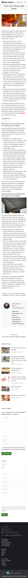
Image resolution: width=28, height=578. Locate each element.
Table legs (3, 549)
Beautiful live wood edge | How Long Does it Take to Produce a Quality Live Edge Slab (18, 359)
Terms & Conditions (6, 560)
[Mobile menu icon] (25, 2)
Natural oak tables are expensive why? (17, 369)
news (4, 15)
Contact (3, 562)
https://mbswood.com (18, 308)
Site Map (3, 563)
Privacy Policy (4, 559)
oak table (22, 113)
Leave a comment (20, 295)
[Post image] (5, 350)
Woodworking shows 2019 (18, 395)
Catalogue (3, 565)
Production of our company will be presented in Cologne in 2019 (18, 378)
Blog (2, 555)
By (19, 293)
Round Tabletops (5, 545)
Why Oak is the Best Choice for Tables (18, 348)
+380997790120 (19, 2)
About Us (3, 552)
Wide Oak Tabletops (6, 542)
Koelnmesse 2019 (16, 386)
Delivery (3, 553)
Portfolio (3, 550)
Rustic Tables (4, 541)
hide (9, 118)
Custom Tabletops (5, 544)
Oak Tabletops (4, 539)
